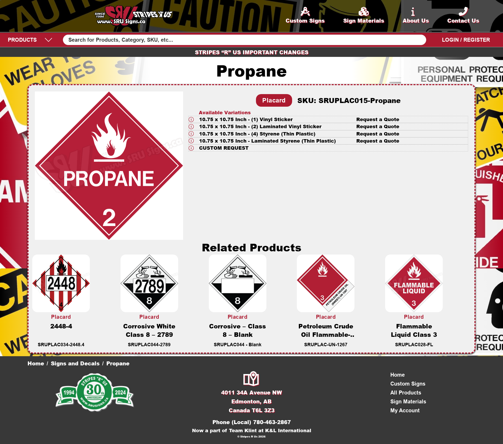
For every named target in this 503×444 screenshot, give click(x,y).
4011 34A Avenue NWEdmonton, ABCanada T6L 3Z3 (251, 401)
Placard (274, 100)
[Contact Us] (251, 379)
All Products (405, 393)
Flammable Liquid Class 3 (414, 330)
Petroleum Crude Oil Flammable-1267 (325, 334)
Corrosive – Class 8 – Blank (237, 330)
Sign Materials (408, 401)
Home (36, 363)
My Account (405, 410)
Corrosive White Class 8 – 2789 (149, 330)
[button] (328, 119)
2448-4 (61, 326)
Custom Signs (407, 384)
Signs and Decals (75, 363)
